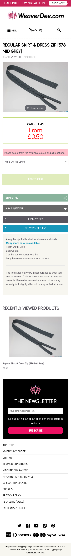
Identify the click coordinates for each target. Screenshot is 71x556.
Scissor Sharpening (15, 482)
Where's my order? (15, 451)
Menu (14, 30)
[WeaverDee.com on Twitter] (19, 526)
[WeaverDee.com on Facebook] (28, 526)
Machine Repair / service (18, 476)
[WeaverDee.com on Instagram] (45, 526)
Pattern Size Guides (15, 508)
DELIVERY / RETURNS (35, 228)
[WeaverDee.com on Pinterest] (53, 526)
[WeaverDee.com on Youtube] (36, 526)
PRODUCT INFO (35, 219)
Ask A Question (14, 208)
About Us (8, 445)
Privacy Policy (12, 495)
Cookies (8, 489)
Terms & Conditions (15, 463)
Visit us (7, 457)
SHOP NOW (58, 3)
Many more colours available (23, 243)
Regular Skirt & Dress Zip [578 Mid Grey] (23, 363)
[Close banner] (67, 3)
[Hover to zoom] (35, 86)
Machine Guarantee (15, 470)
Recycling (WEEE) (13, 501)
